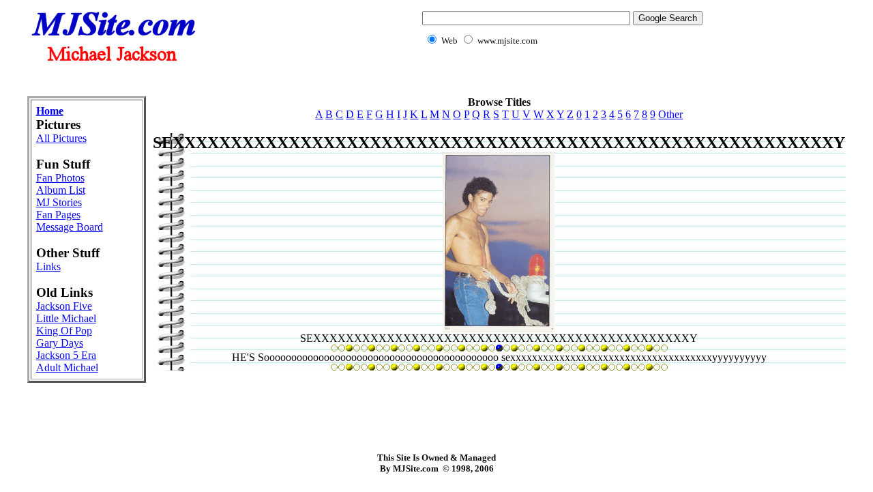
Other (670, 114)
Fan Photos (60, 178)
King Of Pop (64, 330)
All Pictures (61, 138)
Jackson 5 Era (66, 355)
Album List (60, 190)
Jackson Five (64, 306)
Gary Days (59, 343)
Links (48, 266)
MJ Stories (59, 202)
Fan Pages (58, 214)
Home (49, 111)
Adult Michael (67, 367)
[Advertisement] (436, 79)
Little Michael (66, 318)
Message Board (69, 227)
